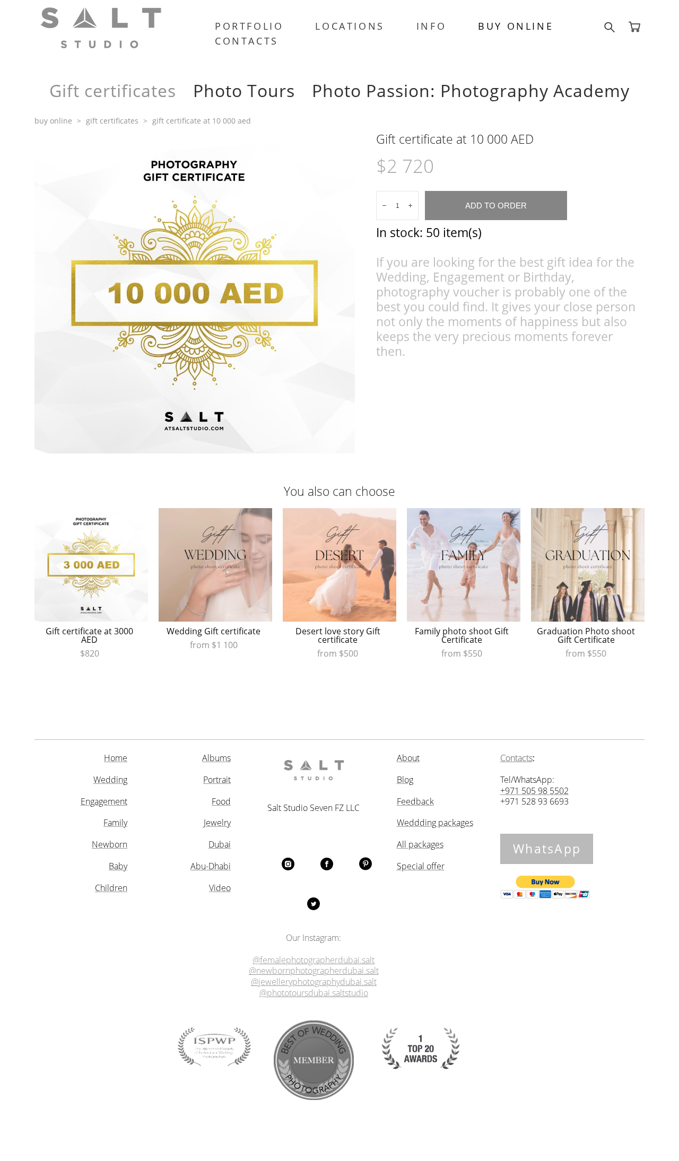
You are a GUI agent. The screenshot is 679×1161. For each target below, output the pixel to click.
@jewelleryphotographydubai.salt (314, 982)
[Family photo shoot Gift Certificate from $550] (463, 565)
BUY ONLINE (515, 26)
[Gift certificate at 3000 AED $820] (91, 565)
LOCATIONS (349, 26)
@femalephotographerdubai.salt (314, 960)
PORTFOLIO (249, 26)
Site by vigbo (339, 1135)
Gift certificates (112, 90)
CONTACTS (246, 41)
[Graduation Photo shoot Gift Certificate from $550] (588, 565)
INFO (431, 26)
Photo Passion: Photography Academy (471, 90)
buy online (53, 121)
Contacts (516, 758)
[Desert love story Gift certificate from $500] (339, 565)
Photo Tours (244, 90)
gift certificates (112, 121)
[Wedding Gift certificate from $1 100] (215, 565)
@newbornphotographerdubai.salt (314, 970)
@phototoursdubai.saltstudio (313, 993)
